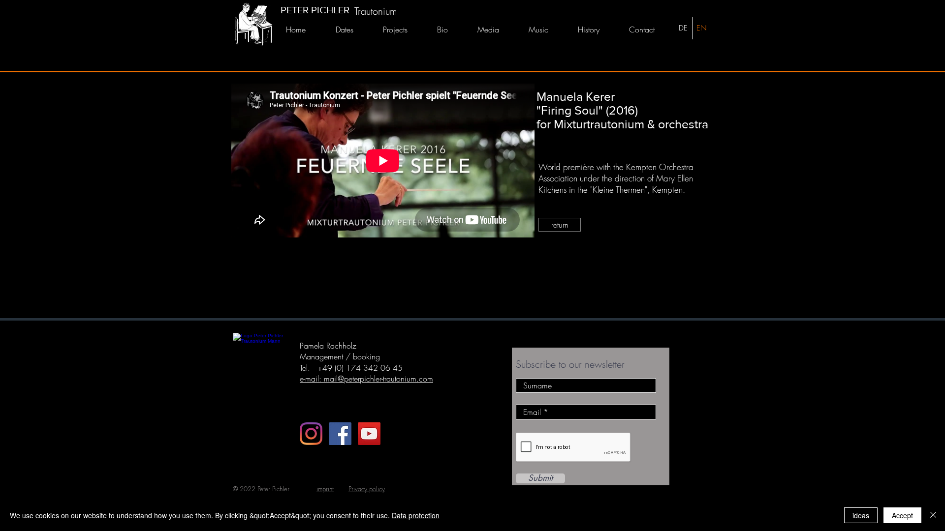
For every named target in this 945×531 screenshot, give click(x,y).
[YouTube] (369, 433)
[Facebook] (340, 433)
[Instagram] (311, 433)
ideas (860, 515)
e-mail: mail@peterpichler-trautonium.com (366, 378)
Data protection (416, 515)
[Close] (933, 515)
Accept (902, 515)
